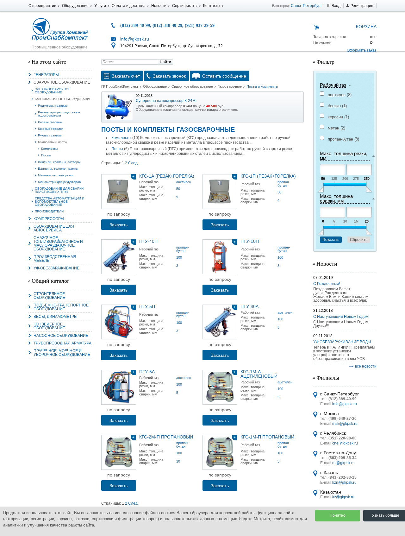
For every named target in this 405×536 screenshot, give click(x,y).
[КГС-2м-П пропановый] (118, 452)
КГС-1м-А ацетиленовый (258, 374)
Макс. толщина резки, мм (343, 156)
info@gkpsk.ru (134, 38)
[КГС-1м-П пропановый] (219, 452)
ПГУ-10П (249, 241)
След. (133, 163)
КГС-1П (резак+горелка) (268, 176)
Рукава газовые (50, 135)
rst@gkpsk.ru (343, 463)
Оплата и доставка (129, 5)
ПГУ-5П (147, 306)
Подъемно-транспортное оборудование (61, 307)
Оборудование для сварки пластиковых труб (59, 190)
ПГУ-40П (148, 241)
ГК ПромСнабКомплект (119, 86)
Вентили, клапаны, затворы (59, 162)
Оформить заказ (362, 50)
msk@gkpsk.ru (345, 423)
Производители (49, 211)
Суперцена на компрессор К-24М (166, 100)
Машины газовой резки (55, 175)
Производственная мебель (55, 259)
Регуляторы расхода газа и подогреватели (59, 113)
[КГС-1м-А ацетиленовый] (219, 387)
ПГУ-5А (147, 371)
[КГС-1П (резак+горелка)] (219, 191)
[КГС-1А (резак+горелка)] (118, 191)
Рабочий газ (333, 85)
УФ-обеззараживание (56, 268)
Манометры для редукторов (59, 182)
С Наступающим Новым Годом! (341, 316)
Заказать (118, 224)
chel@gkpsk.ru (345, 443)
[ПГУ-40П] (118, 256)
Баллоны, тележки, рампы (58, 168)
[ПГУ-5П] (118, 322)
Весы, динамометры (56, 316)
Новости (158, 5)
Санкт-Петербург (306, 5)
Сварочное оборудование (62, 82)
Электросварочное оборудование (53, 90)
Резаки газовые (50, 122)
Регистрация (362, 5)
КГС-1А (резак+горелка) (166, 176)
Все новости (366, 366)
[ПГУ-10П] (219, 256)
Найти (165, 62)
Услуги (100, 5)
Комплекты (49, 148)
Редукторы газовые (53, 105)
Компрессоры (49, 219)
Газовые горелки (50, 128)
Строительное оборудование (49, 296)
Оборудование (75, 5)
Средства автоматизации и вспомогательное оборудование (59, 201)
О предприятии (42, 5)
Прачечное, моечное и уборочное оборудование (62, 353)
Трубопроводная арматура (62, 343)
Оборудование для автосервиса (54, 228)
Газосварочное (230, 86)
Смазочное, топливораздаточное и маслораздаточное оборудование (58, 243)
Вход (336, 5)
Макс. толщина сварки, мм (336, 199)
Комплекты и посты (52, 142)
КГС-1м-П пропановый (267, 436)
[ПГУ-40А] (219, 322)
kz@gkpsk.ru (343, 497)
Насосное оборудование (61, 335)
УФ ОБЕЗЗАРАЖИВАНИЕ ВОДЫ (342, 342)
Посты (46, 155)
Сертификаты (184, 5)
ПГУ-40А (249, 306)
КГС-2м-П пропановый (166, 436)
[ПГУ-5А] (118, 387)
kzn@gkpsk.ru (344, 482)
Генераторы (46, 75)
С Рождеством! (326, 283)
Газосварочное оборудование (63, 99)
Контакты (211, 5)
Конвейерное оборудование (49, 326)
